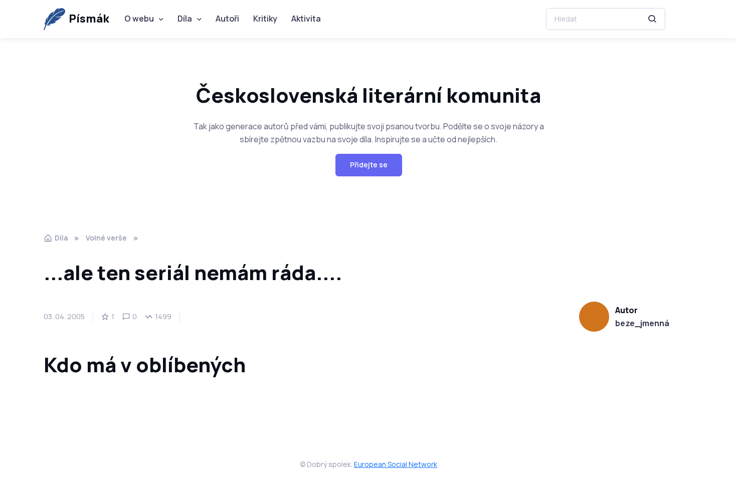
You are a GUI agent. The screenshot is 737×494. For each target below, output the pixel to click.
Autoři (227, 18)
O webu (139, 18)
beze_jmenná (642, 323)
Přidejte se (369, 164)
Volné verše (106, 237)
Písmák (89, 18)
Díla (184, 18)
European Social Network (395, 464)
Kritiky (265, 18)
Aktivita (306, 18)
